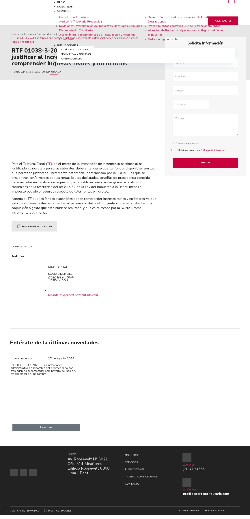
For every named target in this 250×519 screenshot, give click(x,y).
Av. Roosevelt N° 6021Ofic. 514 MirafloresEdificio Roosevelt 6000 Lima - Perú (89, 466)
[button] (35, 247)
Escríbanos (189, 489)
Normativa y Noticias (76, 54)
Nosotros (65, 6)
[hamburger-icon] (231, 1)
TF (49, 164)
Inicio (61, 2)
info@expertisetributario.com (205, 494)
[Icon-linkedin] (33, 473)
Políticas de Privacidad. (213, 150)
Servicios (64, 11)
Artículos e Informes (75, 50)
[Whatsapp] (23, 473)
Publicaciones (67, 45)
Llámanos (188, 464)
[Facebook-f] (14, 473)
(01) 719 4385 (193, 469)
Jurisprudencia (71, 58)
